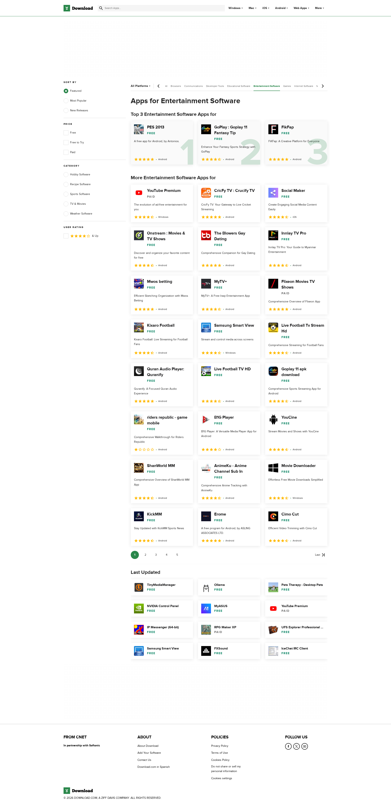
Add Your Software (149, 753)
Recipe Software (80, 184)
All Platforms (139, 86)
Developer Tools (215, 86)
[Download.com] (78, 8)
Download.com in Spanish (153, 767)
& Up (95, 236)
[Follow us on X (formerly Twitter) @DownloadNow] (296, 746)
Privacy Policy (219, 746)
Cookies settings (221, 778)
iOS (264, 8)
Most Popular (78, 100)
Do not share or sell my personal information (226, 769)
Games (287, 86)
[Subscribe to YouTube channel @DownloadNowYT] (304, 746)
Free (73, 132)
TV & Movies (78, 204)
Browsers (176, 86)
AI (166, 86)
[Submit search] (101, 8)
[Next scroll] (322, 86)
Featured (75, 91)
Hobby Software (80, 174)
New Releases (79, 110)
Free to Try (77, 142)
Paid (72, 152)
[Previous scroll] (159, 86)
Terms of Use (219, 753)
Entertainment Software (267, 86)
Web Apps (300, 8)
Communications (193, 86)
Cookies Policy (220, 759)
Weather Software (81, 213)
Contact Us (144, 759)
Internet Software (303, 86)
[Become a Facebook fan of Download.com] (288, 746)
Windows (234, 8)
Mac (251, 8)
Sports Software (80, 194)
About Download (147, 746)
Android (280, 8)
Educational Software (238, 86)
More (318, 8)
